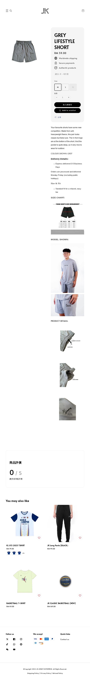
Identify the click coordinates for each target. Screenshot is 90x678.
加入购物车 (67, 104)
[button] (7, 10)
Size (55, 81)
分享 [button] (59, 117)
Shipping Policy (33, 673)
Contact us (64, 639)
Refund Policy (58, 673)
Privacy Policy (46, 673)
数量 (56, 93)
